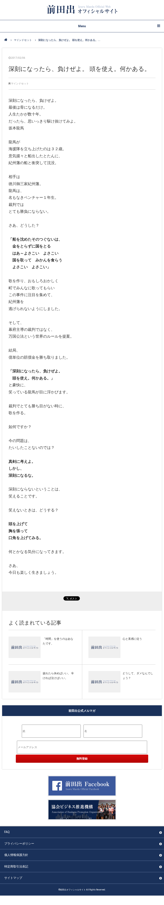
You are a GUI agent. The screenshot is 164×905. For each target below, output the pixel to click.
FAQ (7, 832)
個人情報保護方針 (16, 855)
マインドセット (23, 40)
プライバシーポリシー (19, 843)
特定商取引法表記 (16, 866)
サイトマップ (13, 878)
